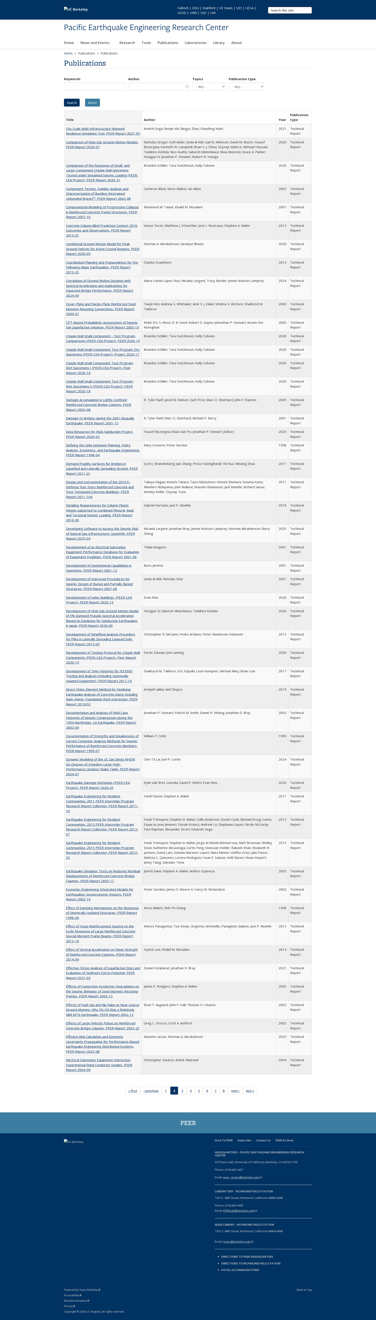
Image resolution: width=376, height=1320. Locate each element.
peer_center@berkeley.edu (242, 1177)
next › (237, 1091)
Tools (146, 42)
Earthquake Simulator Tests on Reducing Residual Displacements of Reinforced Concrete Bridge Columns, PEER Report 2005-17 (103, 876)
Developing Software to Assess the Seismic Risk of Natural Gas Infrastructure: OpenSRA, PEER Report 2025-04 (102, 533)
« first (134, 1091)
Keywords (72, 79)
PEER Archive (284, 1140)
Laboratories (195, 42)
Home (69, 42)
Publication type (242, 79)
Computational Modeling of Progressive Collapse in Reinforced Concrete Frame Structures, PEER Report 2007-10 (102, 212)
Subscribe (244, 1140)
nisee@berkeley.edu (238, 1242)
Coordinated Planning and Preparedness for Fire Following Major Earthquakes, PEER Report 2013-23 (102, 267)
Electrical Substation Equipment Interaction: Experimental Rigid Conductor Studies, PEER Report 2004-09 (99, 1065)
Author (134, 79)
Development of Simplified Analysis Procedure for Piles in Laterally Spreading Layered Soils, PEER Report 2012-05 (100, 639)
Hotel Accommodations (240, 1270)
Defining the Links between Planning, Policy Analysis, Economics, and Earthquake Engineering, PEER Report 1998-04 (103, 450)
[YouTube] (93, 1149)
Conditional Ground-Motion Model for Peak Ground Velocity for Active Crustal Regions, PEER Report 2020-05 (102, 249)
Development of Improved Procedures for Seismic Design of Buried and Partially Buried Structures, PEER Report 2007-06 (99, 584)
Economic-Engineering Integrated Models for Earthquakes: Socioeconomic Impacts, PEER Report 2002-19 (99, 894)
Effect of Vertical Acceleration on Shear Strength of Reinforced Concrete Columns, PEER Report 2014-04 (102, 954)
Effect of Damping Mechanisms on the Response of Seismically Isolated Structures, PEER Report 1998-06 (102, 913)
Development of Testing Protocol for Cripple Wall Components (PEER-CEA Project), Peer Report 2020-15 (103, 657)
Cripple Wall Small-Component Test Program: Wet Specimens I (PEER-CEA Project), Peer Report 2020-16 (99, 368)
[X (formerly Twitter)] (76, 1149)
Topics (197, 79)
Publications (168, 42)
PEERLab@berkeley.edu (240, 1211)
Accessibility (73, 1295)
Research (127, 42)
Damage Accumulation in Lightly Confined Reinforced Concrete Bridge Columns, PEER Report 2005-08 (98, 405)
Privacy (69, 1306)
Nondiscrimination (76, 1301)
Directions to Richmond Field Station (250, 1263)
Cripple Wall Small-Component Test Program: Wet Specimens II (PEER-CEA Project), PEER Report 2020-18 (99, 386)
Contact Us (263, 1140)
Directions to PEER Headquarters (247, 1257)
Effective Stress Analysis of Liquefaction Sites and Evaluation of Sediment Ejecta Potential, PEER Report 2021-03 (103, 973)
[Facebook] (68, 1149)
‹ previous (152, 1091)
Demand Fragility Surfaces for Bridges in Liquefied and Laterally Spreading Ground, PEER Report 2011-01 (102, 468)
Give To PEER (224, 1140)
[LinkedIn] (85, 1149)
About (237, 42)
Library (219, 42)
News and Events (95, 42)
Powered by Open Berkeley (82, 1290)
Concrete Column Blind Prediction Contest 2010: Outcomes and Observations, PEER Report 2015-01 (102, 230)
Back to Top (304, 1290)
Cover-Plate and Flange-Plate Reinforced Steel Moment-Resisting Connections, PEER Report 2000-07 (101, 309)
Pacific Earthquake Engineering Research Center (146, 27)
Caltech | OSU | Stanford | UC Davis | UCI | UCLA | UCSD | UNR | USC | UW (217, 10)
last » (251, 1091)
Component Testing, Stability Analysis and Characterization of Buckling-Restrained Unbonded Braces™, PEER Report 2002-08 (98, 193)
